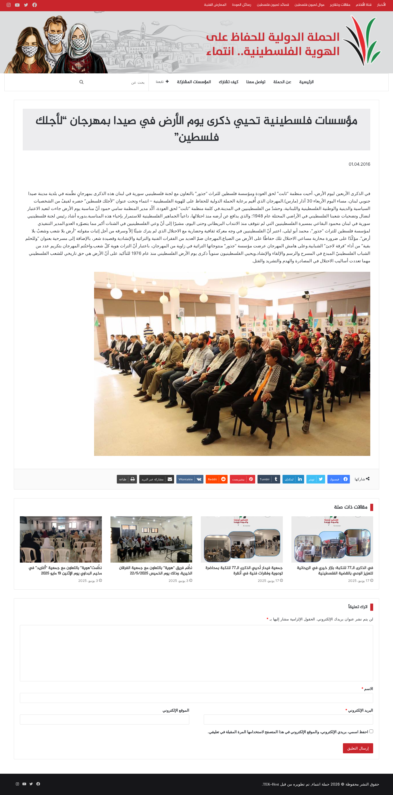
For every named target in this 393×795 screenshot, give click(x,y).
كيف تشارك (228, 82)
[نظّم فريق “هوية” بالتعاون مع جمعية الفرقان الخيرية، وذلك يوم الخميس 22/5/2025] (151, 539)
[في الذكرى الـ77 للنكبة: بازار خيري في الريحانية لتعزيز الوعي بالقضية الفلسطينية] (332, 539)
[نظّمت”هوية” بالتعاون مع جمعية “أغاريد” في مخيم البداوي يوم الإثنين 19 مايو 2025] (61, 539)
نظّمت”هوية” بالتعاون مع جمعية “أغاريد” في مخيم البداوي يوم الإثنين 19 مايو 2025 (65, 571)
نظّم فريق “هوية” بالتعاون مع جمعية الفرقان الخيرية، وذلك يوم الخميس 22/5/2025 (155, 571)
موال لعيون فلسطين (309, 5)
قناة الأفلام (363, 5)
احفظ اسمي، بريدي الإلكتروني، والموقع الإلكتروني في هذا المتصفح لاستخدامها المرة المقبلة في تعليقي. (288, 731)
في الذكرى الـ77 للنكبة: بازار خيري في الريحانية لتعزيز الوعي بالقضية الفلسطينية (335, 571)
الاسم (367, 688)
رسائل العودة (241, 5)
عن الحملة (282, 82)
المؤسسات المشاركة (194, 82)
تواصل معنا (255, 82)
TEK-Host (271, 784)
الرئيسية (306, 82)
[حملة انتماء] (196, 42)
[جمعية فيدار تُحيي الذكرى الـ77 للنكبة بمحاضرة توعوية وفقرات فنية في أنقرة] (242, 539)
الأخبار (381, 5)
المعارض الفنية (215, 5)
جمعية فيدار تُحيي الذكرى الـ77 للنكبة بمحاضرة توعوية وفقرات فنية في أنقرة (244, 571)
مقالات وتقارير (340, 5)
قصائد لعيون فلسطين (273, 5)
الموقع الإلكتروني (176, 710)
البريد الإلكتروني (359, 710)
